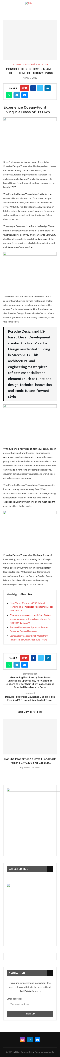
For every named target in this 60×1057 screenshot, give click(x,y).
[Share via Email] (24, 95)
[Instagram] (22, 1039)
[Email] (37, 1039)
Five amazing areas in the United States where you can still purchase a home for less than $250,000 (30, 619)
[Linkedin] (30, 1039)
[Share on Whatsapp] (9, 95)
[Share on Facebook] (33, 88)
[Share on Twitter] (40, 88)
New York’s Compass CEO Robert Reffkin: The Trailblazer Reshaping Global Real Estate (31, 607)
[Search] (56, 5)
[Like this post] (25, 88)
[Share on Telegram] (17, 95)
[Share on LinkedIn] (47, 88)
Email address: (14, 998)
